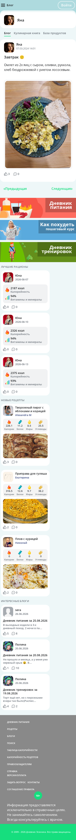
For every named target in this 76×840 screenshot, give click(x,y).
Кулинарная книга (27, 33)
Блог (7, 33)
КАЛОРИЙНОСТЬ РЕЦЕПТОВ (22, 757)
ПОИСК (11, 743)
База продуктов (54, 33)
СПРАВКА (12, 771)
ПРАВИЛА (29, 789)
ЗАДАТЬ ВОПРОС (16, 782)
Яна (20, 20)
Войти (66, 5)
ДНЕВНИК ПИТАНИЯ (18, 722)
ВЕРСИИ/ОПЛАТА (16, 775)
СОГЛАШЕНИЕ (15, 789)
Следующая (61, 188)
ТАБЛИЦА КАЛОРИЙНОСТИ (22, 750)
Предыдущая (16, 188)
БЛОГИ (11, 736)
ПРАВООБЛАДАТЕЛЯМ (19, 764)
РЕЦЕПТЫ (12, 729)
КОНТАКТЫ (34, 782)
